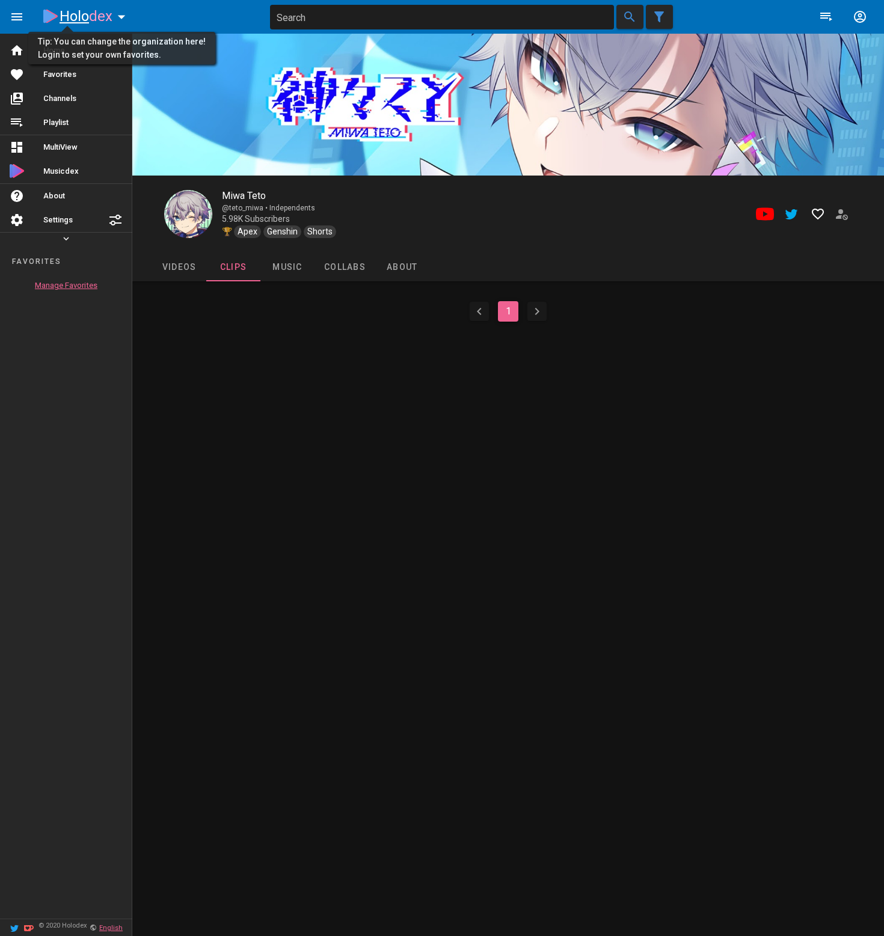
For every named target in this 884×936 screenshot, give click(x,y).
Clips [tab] (232, 267)
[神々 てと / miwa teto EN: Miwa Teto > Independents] (188, 214)
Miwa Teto (244, 195)
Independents (292, 208)
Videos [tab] (179, 267)
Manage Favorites (66, 285)
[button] (115, 220)
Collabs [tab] (345, 267)
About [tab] (402, 267)
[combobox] (442, 17)
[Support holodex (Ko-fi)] (29, 927)
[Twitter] (14, 927)
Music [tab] (287, 267)
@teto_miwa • (245, 208)
